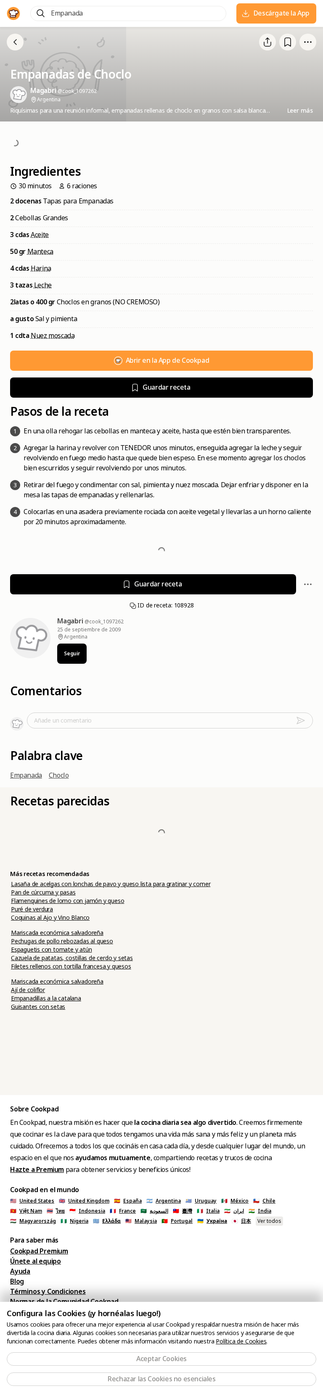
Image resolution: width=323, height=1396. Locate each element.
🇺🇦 (212, 1221)
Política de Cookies (241, 1341)
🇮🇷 (234, 1211)
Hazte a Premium (37, 1169)
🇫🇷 (123, 1211)
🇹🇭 (56, 1211)
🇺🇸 (32, 1201)
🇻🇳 (26, 1211)
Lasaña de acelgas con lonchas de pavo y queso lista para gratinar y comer (110, 884)
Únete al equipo (35, 1261)
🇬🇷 (107, 1221)
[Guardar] (288, 42)
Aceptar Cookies (161, 1359)
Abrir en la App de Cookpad (167, 360)
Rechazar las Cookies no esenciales (161, 1379)
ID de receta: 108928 (165, 605)
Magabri (71, 621)
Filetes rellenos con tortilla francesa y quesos (71, 966)
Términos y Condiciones (48, 1291)
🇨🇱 (264, 1201)
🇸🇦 (154, 1211)
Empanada (26, 775)
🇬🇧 (84, 1201)
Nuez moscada (52, 335)
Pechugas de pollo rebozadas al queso (62, 941)
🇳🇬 (74, 1221)
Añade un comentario (63, 720)
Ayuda (20, 1271)
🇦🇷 (163, 1201)
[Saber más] (307, 42)
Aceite (40, 235)
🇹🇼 (182, 1211)
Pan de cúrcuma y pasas (43, 892)
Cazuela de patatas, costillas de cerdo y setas (72, 958)
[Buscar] (41, 13)
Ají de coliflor (28, 990)
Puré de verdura (32, 909)
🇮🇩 (87, 1211)
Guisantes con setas (38, 1007)
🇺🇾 (201, 1201)
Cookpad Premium (39, 1251)
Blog (17, 1281)
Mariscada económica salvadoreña (57, 933)
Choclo (59, 775)
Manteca (40, 251)
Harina (41, 268)
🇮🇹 (208, 1211)
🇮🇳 (260, 1211)
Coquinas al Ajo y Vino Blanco (50, 917)
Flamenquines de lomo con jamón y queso (67, 901)
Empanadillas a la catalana (46, 998)
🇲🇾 (141, 1221)
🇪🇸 (128, 1201)
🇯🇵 (241, 1221)
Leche (43, 285)
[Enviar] (304, 720)
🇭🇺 (33, 1221)
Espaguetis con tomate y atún (51, 949)
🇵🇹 (177, 1221)
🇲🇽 (235, 1201)
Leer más (300, 110)
